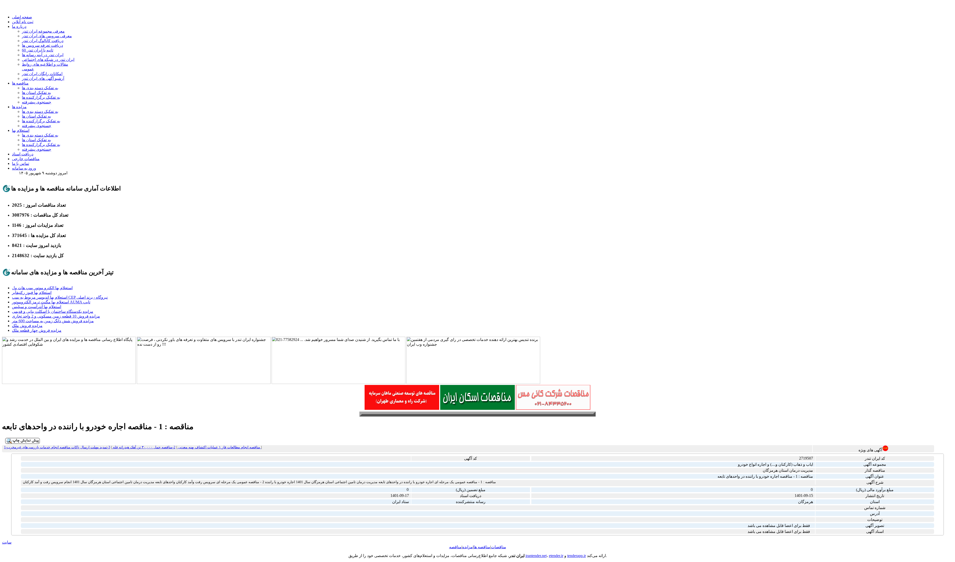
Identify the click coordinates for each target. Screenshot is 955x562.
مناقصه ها (20, 83)
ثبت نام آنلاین (22, 22)
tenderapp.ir (576, 556)
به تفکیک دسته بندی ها (40, 88)
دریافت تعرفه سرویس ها (42, 45)
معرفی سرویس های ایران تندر (47, 36)
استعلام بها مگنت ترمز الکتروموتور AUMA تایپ (51, 302)
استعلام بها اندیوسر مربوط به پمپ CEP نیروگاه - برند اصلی (60, 297)
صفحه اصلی (22, 17)
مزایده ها (19, 107)
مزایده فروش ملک (27, 326)
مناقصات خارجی (26, 159)
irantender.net (536, 556)
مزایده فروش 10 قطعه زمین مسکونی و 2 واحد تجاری (56, 316)
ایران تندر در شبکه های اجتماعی (48, 59)
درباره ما (19, 26)
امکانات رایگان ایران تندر (42, 74)
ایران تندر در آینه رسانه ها (42, 55)
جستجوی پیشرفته (36, 102)
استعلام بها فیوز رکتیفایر (31, 292)
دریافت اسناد (22, 154)
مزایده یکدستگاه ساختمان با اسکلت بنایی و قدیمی (52, 311)
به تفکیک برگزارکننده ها (41, 97)
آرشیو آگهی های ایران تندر (43, 78)
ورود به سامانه (24, 168)
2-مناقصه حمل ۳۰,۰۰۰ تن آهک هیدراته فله (143, 447)
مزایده (467, 547)
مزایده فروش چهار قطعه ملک (36, 330)
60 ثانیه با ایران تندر (37, 50)
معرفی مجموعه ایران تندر (43, 31)
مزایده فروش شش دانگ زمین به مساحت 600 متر (53, 321)
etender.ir (556, 556)
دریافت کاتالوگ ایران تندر (42, 41)
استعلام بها (20, 130)
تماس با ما (20, 163)
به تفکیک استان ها (36, 93)
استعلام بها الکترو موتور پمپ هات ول (42, 288)
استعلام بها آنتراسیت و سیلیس (36, 307)
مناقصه (455, 547)
